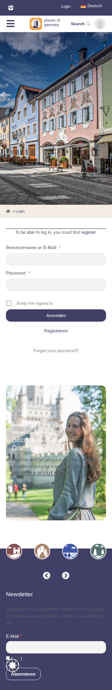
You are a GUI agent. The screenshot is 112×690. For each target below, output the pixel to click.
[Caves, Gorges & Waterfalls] (42, 551)
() (16, 658)
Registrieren (56, 330)
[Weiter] (65, 575)
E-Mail (14, 636)
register (88, 232)
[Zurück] (46, 575)
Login (65, 6)
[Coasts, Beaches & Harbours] (70, 551)
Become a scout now (38, 473)
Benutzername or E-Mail (33, 247)
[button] (12, 665)
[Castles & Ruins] (14, 551)
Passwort (18, 272)
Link (17, 658)
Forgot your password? (56, 350)
